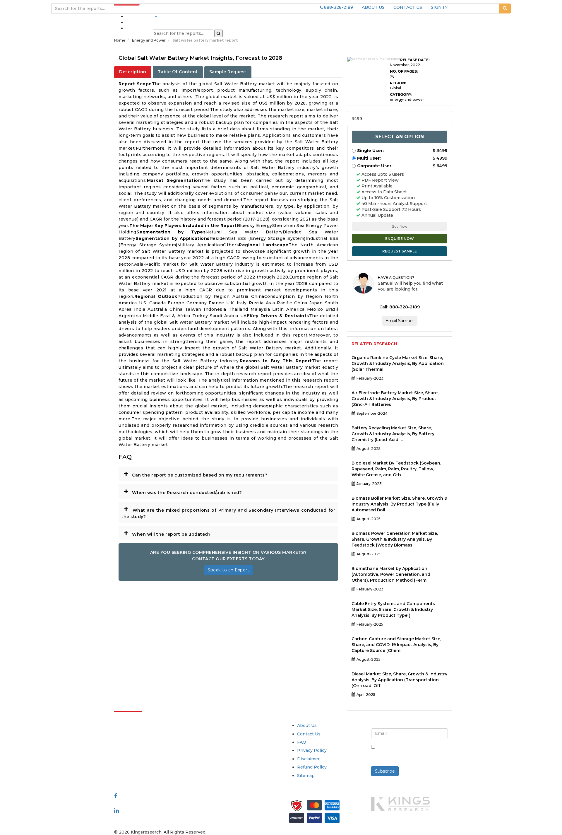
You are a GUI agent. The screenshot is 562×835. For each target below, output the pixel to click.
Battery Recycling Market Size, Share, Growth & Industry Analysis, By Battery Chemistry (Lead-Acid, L (393, 433)
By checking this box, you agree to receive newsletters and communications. (412, 753)
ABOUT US (373, 7)
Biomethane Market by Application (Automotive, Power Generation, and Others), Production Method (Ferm (391, 574)
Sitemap (306, 775)
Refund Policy (312, 767)
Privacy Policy (312, 750)
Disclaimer (308, 758)
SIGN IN (439, 7)
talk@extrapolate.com (138, 766)
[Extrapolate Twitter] (152, 803)
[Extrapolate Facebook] (115, 795)
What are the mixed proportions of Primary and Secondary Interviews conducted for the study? (228, 511)
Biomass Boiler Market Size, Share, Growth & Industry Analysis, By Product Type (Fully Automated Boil (399, 504)
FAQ (301, 742)
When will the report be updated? (167, 533)
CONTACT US (407, 7)
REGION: (398, 83)
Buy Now (399, 226)
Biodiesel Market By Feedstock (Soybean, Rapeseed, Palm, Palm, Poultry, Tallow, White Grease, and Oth (396, 468)
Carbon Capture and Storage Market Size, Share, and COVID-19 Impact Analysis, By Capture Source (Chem (396, 644)
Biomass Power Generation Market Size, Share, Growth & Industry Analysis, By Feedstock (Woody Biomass (395, 539)
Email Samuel (399, 320)
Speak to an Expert (228, 570)
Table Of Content (178, 71)
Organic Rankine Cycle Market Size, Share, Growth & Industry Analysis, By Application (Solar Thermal (398, 363)
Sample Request (227, 71)
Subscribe (385, 771)
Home (119, 40)
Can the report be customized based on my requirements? (195, 474)
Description (132, 71)
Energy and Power (149, 40)
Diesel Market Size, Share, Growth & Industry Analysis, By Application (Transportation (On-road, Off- (399, 679)
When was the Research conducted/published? (183, 491)
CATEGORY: (401, 94)
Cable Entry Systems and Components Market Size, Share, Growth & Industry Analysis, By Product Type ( (393, 609)
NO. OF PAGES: (404, 71)
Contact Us (309, 734)
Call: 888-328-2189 (399, 307)
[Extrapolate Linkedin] (116, 810)
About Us (307, 725)
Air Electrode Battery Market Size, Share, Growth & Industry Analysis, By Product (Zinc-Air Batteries (395, 398)
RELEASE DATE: (414, 60)
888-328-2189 (338, 7)
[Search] (218, 33)
